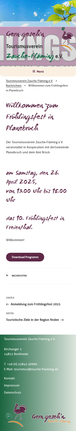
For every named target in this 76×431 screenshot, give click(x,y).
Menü (40, 71)
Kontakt (9, 378)
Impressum (11, 385)
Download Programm (25, 257)
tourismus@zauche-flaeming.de (36, 369)
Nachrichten (19, 275)
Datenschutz (12, 392)
